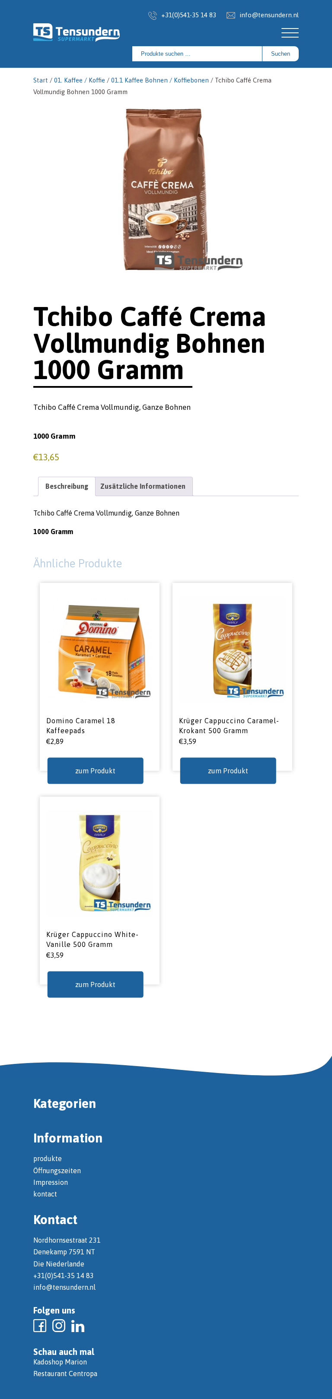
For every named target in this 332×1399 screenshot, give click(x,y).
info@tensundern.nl (269, 15)
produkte (47, 1158)
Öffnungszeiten (57, 1170)
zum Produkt (95, 771)
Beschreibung (66, 486)
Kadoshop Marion (60, 1362)
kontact (45, 1194)
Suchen (280, 54)
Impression (50, 1182)
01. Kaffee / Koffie (79, 80)
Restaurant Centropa (65, 1373)
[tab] (67, 486)
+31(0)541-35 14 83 (188, 15)
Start (40, 80)
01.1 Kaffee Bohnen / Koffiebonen (160, 80)
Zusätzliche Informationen (142, 486)
